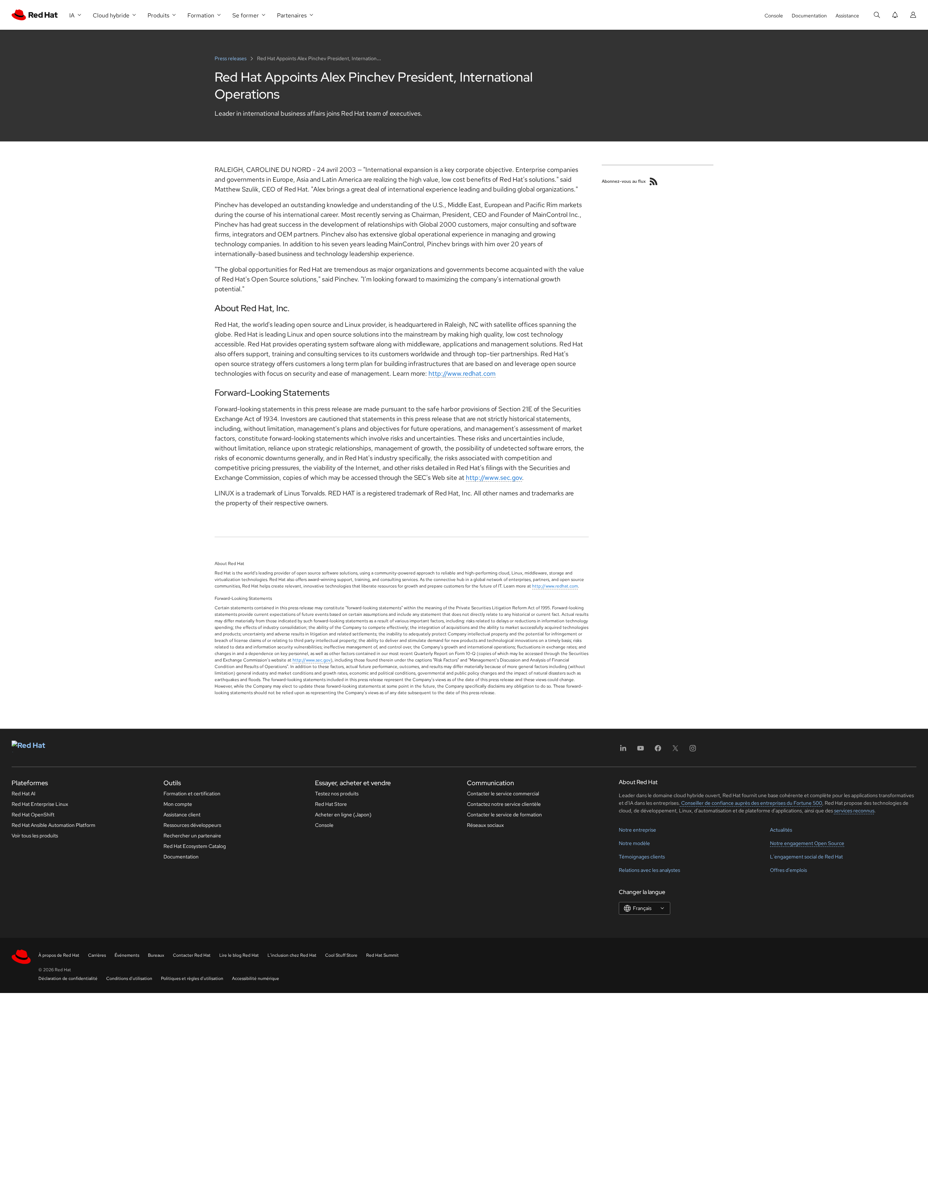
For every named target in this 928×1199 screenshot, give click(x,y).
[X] (675, 750)
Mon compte (177, 804)
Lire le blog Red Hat (239, 955)
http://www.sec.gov (494, 477)
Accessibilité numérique (255, 978)
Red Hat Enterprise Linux (40, 804)
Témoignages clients (642, 856)
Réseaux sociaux (485, 825)
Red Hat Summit (382, 955)
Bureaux (156, 955)
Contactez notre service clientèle (504, 804)
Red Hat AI (24, 793)
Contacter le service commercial (503, 793)
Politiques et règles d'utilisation (192, 978)
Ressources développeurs (192, 825)
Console (774, 15)
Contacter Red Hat (192, 955)
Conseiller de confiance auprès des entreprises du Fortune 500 (751, 803)
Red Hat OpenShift (33, 814)
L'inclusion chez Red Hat (292, 955)
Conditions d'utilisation (129, 978)
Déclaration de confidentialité (68, 978)
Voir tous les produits (35, 835)
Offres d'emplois (788, 870)
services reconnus (854, 810)
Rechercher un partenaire (192, 835)
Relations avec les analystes (649, 870)
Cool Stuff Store (341, 955)
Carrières (97, 955)
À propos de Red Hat (58, 955)
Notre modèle (634, 843)
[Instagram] (692, 750)
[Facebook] (658, 750)
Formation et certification (191, 793)
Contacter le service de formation (504, 814)
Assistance (847, 15)
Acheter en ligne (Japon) (343, 814)
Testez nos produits (337, 793)
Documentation (809, 15)
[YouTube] (640, 750)
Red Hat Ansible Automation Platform (53, 825)
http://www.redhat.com (462, 373)
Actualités (781, 830)
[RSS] (653, 181)
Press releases (231, 58)
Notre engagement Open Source (807, 843)
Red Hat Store (331, 804)
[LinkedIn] (623, 750)
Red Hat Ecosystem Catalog (194, 846)
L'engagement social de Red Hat (806, 856)
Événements (127, 955)
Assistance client (181, 814)
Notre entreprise (637, 830)
